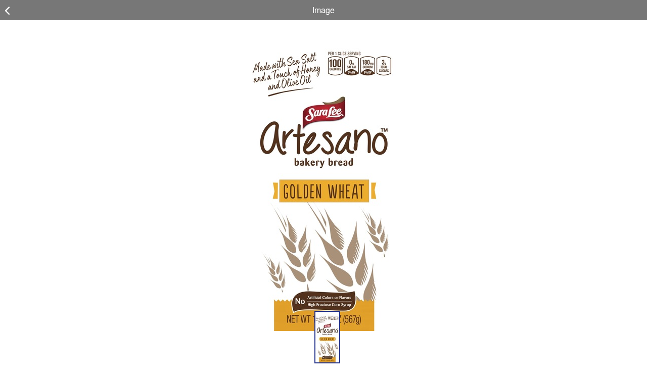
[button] (327, 337)
